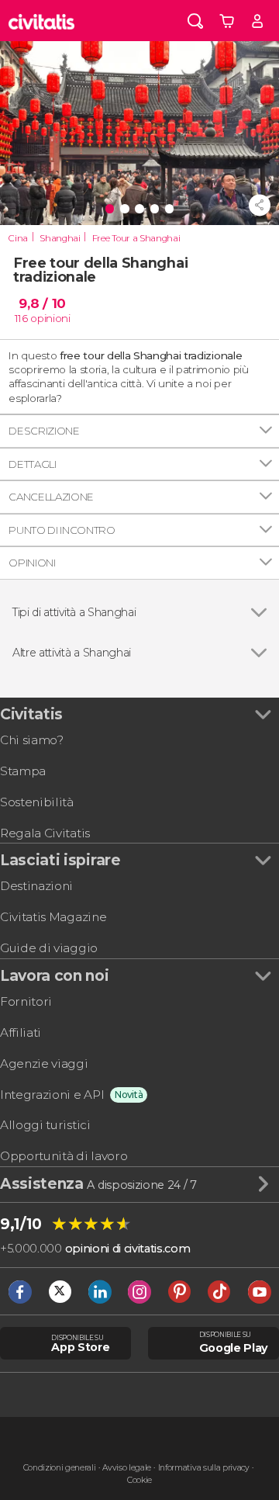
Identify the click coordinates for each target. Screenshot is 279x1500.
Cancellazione (51, 496)
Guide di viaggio (49, 948)
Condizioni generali (59, 1468)
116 (21, 318)
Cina (18, 238)
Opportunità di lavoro (63, 1155)
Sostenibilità (37, 802)
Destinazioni (36, 885)
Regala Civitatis (45, 833)
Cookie (139, 1480)
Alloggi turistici (45, 1124)
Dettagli (32, 464)
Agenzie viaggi (44, 1063)
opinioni (50, 318)
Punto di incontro (62, 530)
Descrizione (44, 430)
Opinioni (32, 562)
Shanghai (60, 238)
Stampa (23, 771)
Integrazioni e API (52, 1094)
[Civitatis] (42, 20)
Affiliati (20, 1032)
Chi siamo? (32, 740)
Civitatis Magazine (53, 916)
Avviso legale (126, 1468)
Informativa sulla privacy (204, 1468)
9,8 (42, 303)
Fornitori (26, 1001)
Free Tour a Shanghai (136, 238)
